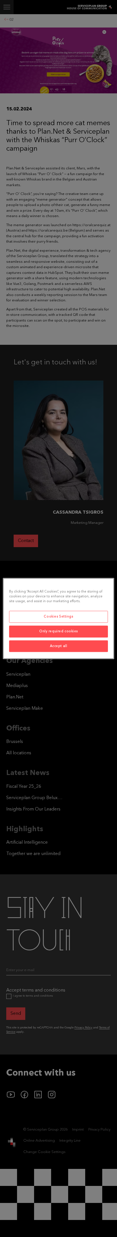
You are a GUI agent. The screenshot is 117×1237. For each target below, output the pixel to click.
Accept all (58, 646)
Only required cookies (58, 631)
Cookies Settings (58, 616)
